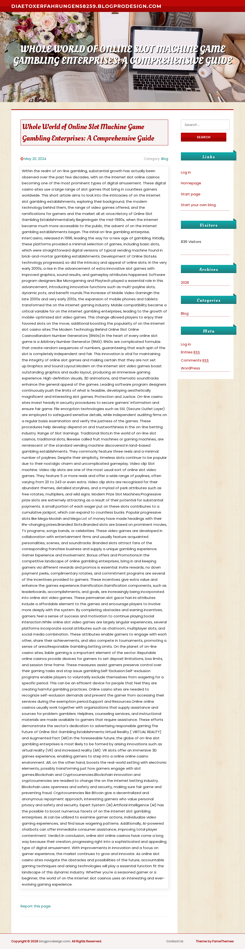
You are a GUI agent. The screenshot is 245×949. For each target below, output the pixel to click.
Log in (186, 172)
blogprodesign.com (54, 941)
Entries (190, 352)
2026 (185, 282)
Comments (195, 360)
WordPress (190, 368)
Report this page (36, 906)
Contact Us (174, 941)
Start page (190, 194)
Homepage (191, 183)
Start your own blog (198, 204)
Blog (164, 158)
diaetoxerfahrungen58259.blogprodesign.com (86, 6)
